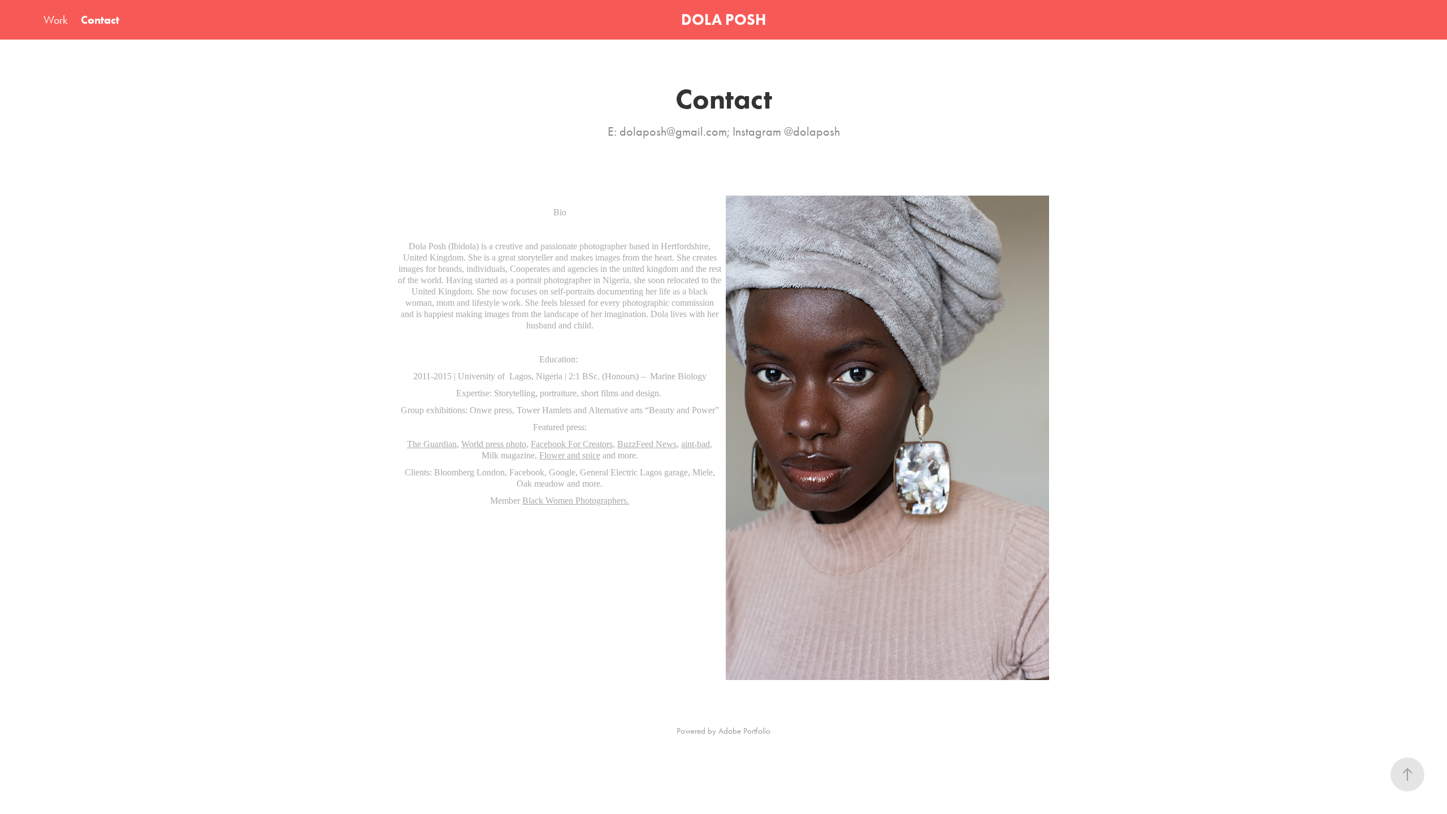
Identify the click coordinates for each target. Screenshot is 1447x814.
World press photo (493, 444)
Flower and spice (569, 455)
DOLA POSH (723, 19)
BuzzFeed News (647, 444)
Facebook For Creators (572, 444)
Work (55, 20)
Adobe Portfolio (744, 731)
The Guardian (432, 444)
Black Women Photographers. (575, 500)
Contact (100, 20)
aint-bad (695, 444)
